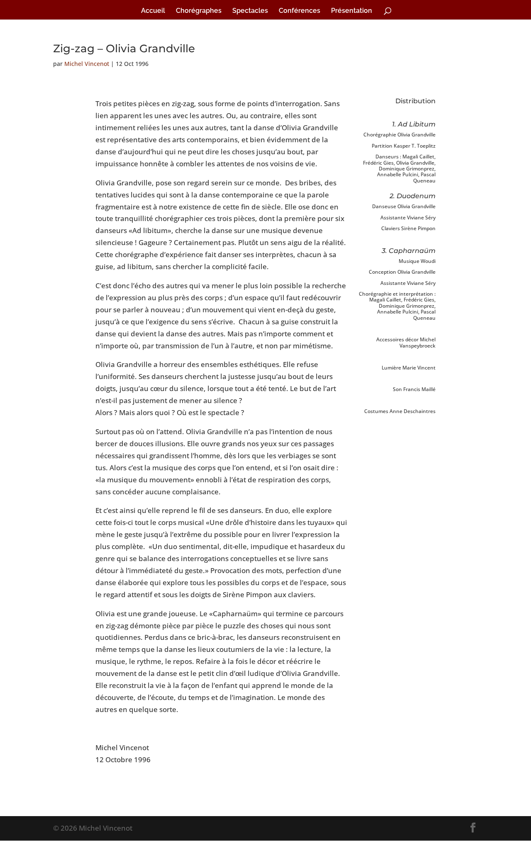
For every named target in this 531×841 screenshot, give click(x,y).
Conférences (299, 11)
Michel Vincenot (86, 64)
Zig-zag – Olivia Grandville (124, 48)
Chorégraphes (199, 11)
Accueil (153, 11)
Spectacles (250, 11)
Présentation (351, 11)
